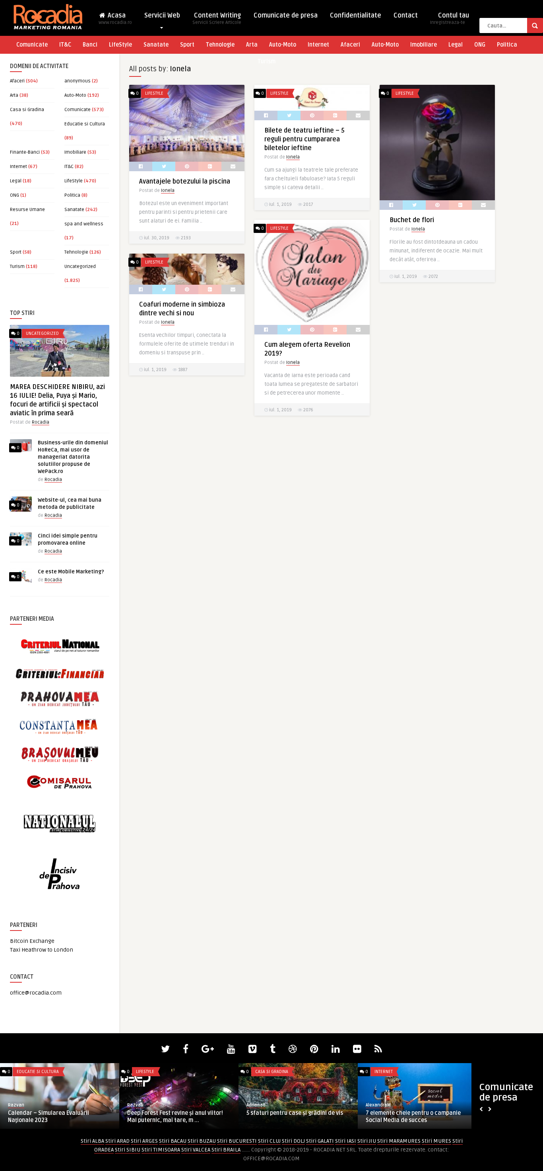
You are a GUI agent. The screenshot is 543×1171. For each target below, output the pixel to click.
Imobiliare (423, 44)
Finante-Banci (25, 152)
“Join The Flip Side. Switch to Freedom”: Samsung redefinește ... (59, 1117)
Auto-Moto (282, 44)
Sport (187, 44)
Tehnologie (220, 44)
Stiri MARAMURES (399, 1141)
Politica (507, 44)
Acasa (115, 18)
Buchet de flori (412, 220)
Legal (455, 44)
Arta (252, 44)
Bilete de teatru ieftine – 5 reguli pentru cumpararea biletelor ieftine (304, 139)
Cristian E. (137, 1105)
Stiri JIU (366, 1141)
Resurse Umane (27, 210)
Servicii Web (162, 16)
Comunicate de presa (286, 16)
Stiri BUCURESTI (237, 1141)
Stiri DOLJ (293, 1141)
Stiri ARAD (117, 1141)
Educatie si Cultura (84, 124)
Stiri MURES (436, 1141)
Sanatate (156, 44)
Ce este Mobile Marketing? (71, 572)
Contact (406, 16)
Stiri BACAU (172, 1141)
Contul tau (449, 18)
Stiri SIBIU (127, 1149)
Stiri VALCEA (195, 1149)
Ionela (168, 190)
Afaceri (350, 44)
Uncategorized (80, 267)
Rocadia (40, 422)
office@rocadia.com (36, 992)
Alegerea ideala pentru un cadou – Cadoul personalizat (172, 1117)
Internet (318, 44)
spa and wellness (83, 224)
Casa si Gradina (27, 110)
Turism (266, 61)
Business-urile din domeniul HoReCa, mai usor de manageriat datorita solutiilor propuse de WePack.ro (73, 457)
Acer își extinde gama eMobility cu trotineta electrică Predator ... (410, 1117)
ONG (479, 44)
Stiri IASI (345, 1141)
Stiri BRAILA (225, 1149)
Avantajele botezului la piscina (184, 182)
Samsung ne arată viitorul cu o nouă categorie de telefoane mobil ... (293, 1117)
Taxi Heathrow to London (41, 949)
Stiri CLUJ (269, 1141)
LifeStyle (120, 44)
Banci (90, 44)
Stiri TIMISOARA (161, 1149)
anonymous (77, 81)
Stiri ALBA (92, 1141)
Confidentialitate (355, 16)
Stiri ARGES (144, 1141)
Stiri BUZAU (202, 1141)
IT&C (65, 44)
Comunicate (32, 44)
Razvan (16, 1105)
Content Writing (216, 18)
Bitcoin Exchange (32, 941)
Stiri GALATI (320, 1141)
